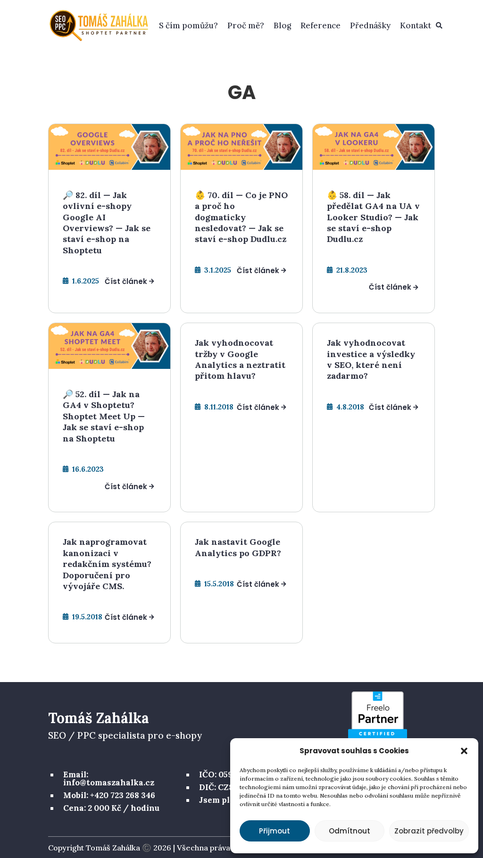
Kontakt (415, 25)
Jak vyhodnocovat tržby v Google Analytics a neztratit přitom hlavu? (240, 359)
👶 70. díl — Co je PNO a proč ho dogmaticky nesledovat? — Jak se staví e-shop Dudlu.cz (241, 217)
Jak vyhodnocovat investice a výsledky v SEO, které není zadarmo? (371, 359)
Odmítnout (349, 831)
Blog (282, 25)
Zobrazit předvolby (429, 831)
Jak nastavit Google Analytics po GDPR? (238, 547)
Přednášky (370, 25)
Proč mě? (245, 25)
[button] (464, 751)
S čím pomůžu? (188, 25)
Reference (320, 25)
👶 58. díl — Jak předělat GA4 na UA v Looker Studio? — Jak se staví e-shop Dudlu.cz (373, 217)
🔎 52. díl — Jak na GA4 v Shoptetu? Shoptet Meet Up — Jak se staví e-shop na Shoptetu (104, 416)
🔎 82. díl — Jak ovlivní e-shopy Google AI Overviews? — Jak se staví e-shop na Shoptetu (106, 223)
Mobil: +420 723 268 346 (109, 795)
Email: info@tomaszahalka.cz (108, 778)
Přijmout (274, 831)
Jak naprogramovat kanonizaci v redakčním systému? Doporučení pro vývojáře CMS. (107, 563)
